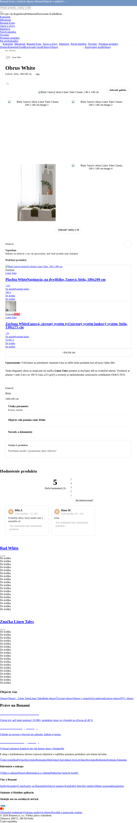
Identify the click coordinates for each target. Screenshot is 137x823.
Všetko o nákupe (9, 772)
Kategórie (13, 47)
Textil (21, 47)
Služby (3, 786)
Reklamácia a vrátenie (38, 772)
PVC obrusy (127, 698)
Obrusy (54, 47)
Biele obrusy (49, 698)
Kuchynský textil (33, 47)
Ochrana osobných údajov (37, 812)
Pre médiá (88, 786)
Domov (4, 47)
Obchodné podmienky (12, 812)
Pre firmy (78, 786)
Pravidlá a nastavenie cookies (66, 812)
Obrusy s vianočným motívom (89, 698)
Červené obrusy (64, 698)
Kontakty (12, 786)
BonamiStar (117, 786)
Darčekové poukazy (54, 786)
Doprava (22, 772)
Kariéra (69, 786)
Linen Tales (36, 698)
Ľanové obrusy (112, 698)
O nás (20, 786)
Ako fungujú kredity (67, 772)
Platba (53, 772)
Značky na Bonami (33, 786)
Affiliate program (102, 786)
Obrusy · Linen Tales (19, 698)
